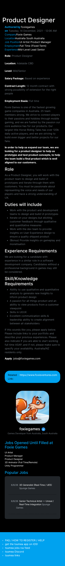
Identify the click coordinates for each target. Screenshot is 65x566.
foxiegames (28, 27)
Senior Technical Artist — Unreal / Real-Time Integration (35, 504)
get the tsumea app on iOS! (21, 544)
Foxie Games (24, 34)
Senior (41, 49)
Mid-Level (24, 49)
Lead (33, 49)
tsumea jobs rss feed (17, 547)
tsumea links (12, 555)
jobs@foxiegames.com (26, 358)
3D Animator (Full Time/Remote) (21, 462)
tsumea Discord (14, 551)
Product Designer (14, 459)
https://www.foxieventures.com (38, 374)
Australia (20, 38)
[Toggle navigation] (7, 4)
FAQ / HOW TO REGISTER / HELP (24, 540)
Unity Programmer (14, 465)
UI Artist (9, 452)
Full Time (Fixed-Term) (33, 45)
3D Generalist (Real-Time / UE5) (35, 487)
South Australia (35, 38)
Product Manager (14, 455)
